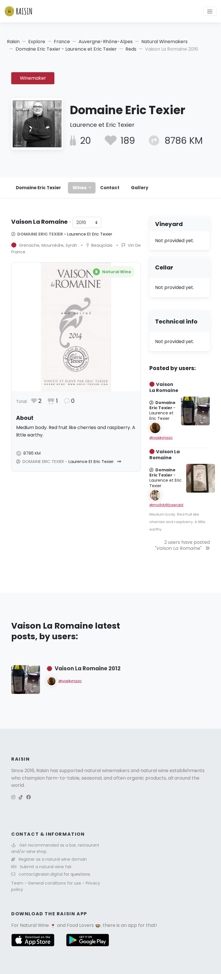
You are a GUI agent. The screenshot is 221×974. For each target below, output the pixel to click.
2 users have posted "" (182, 545)
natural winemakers (106, 770)
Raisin (13, 41)
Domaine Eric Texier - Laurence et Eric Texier (66, 49)
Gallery (139, 188)
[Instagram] (13, 797)
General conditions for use (55, 883)
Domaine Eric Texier (38, 188)
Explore (36, 41)
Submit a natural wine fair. (46, 867)
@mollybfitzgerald (166, 504)
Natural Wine (34, 925)
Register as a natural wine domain (53, 859)
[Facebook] (28, 797)
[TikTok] (21, 797)
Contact (109, 188)
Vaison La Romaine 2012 (88, 668)
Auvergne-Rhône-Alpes (106, 41)
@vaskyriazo (161, 437)
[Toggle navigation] (209, 11)
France (62, 41)
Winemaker (33, 78)
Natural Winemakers (164, 41)
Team (17, 883)
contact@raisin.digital (40, 874)
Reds (130, 49)
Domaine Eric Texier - (64, 234)
